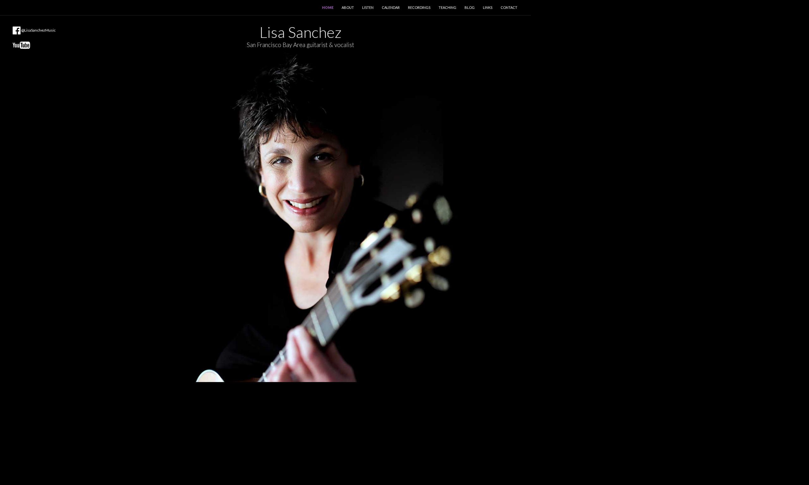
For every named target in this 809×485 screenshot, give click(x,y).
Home (327, 7)
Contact (509, 7)
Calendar (391, 7)
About (348, 7)
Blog (470, 7)
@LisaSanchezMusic (38, 30)
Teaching (447, 7)
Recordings (419, 7)
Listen (368, 7)
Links (487, 7)
